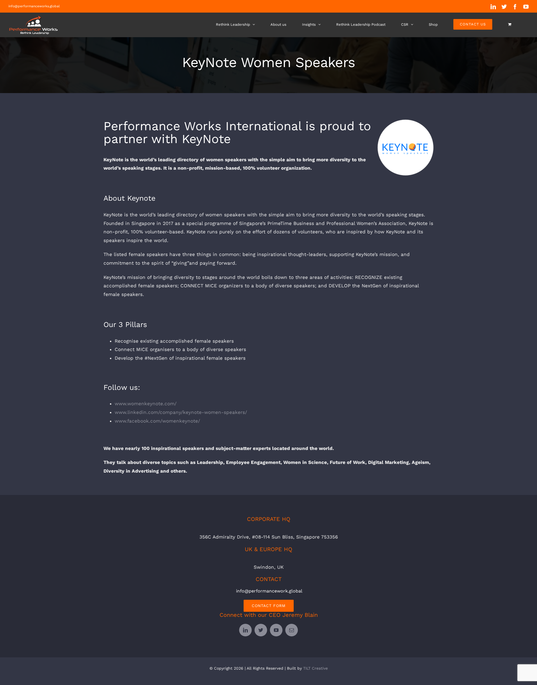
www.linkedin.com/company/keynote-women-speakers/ (181, 412)
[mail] (291, 630)
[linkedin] (245, 630)
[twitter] (261, 630)
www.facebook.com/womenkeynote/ (157, 421)
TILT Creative (315, 668)
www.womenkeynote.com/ (145, 403)
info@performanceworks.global (34, 6)
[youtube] (276, 630)
